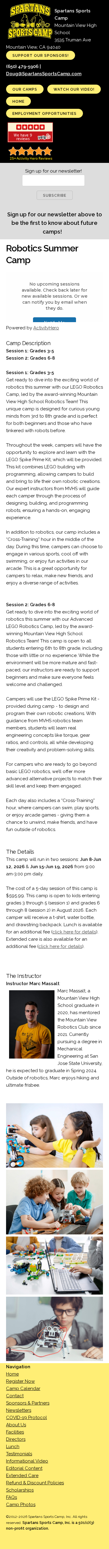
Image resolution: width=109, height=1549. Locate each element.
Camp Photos (20, 1504)
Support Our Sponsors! (40, 55)
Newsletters (18, 1410)
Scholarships (20, 1490)
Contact (15, 1396)
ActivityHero (46, 328)
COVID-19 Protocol (26, 1417)
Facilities (15, 1432)
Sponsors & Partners (27, 1403)
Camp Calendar (23, 1388)
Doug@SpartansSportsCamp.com (43, 73)
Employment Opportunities (44, 114)
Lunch (12, 1446)
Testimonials (19, 1454)
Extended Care (22, 1475)
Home (18, 101)
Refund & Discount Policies (35, 1483)
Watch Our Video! (74, 89)
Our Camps (24, 89)
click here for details (74, 932)
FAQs (11, 1497)
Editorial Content (24, 1468)
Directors (15, 1439)
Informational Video (27, 1461)
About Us (16, 1425)
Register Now (20, 1381)
